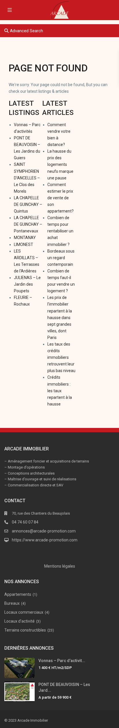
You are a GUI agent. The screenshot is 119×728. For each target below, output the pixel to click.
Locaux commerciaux (23, 612)
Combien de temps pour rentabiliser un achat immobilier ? (60, 231)
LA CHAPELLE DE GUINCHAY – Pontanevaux (28, 224)
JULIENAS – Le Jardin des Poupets (27, 284)
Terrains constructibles (25, 630)
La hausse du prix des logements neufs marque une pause (60, 164)
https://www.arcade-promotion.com (44, 540)
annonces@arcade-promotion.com (44, 531)
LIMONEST (23, 244)
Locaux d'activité (19, 621)
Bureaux (12, 603)
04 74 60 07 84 (25, 522)
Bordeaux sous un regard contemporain (61, 258)
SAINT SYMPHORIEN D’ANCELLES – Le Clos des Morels (27, 177)
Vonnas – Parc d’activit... (61, 660)
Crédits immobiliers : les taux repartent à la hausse (59, 390)
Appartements (17, 594)
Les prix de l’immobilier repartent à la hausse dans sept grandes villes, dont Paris (59, 317)
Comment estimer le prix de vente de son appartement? (60, 197)
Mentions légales (59, 566)
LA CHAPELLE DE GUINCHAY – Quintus (28, 204)
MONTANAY (25, 237)
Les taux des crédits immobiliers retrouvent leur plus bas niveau (61, 357)
